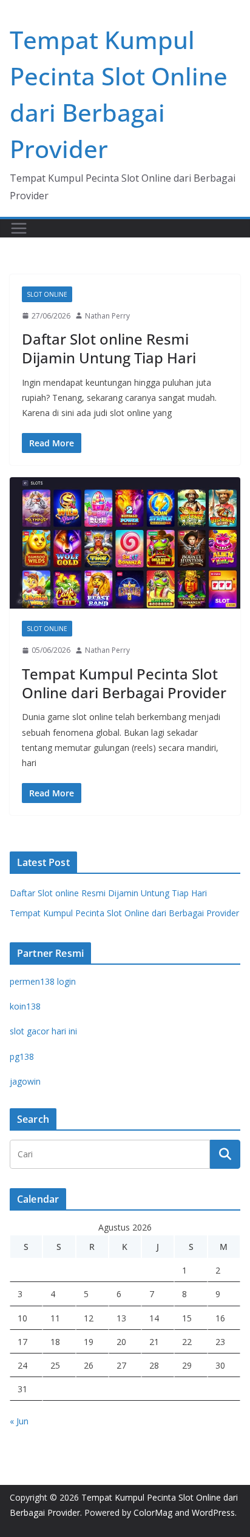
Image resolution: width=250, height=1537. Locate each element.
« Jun (19, 1421)
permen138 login (43, 981)
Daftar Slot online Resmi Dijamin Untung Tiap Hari (109, 348)
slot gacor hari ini (43, 1031)
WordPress (213, 1512)
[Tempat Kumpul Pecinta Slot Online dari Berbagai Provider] (125, 543)
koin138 (25, 1006)
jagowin (25, 1081)
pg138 (22, 1056)
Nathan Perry (107, 316)
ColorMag (152, 1512)
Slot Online (47, 294)
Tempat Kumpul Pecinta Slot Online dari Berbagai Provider (124, 683)
